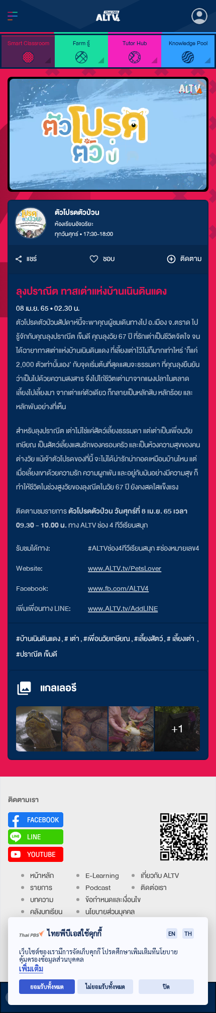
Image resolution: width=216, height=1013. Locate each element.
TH (188, 933)
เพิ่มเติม (31, 968)
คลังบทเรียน (46, 912)
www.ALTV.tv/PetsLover (124, 568)
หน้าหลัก (42, 875)
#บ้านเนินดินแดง (38, 638)
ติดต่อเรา (154, 887)
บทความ (41, 900)
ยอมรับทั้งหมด (47, 986)
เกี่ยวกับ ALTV (160, 875)
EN (171, 933)
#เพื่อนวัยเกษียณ (106, 638)
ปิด (166, 986)
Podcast (98, 887)
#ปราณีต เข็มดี (36, 654)
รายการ (41, 887)
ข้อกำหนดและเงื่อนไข (113, 900)
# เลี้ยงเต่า (181, 638)
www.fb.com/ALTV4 (118, 588)
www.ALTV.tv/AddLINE (123, 608)
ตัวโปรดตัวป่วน (77, 212)
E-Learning (102, 875)
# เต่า (71, 638)
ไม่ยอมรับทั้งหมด (105, 986)
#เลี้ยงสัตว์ (148, 638)
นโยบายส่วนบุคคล (110, 912)
